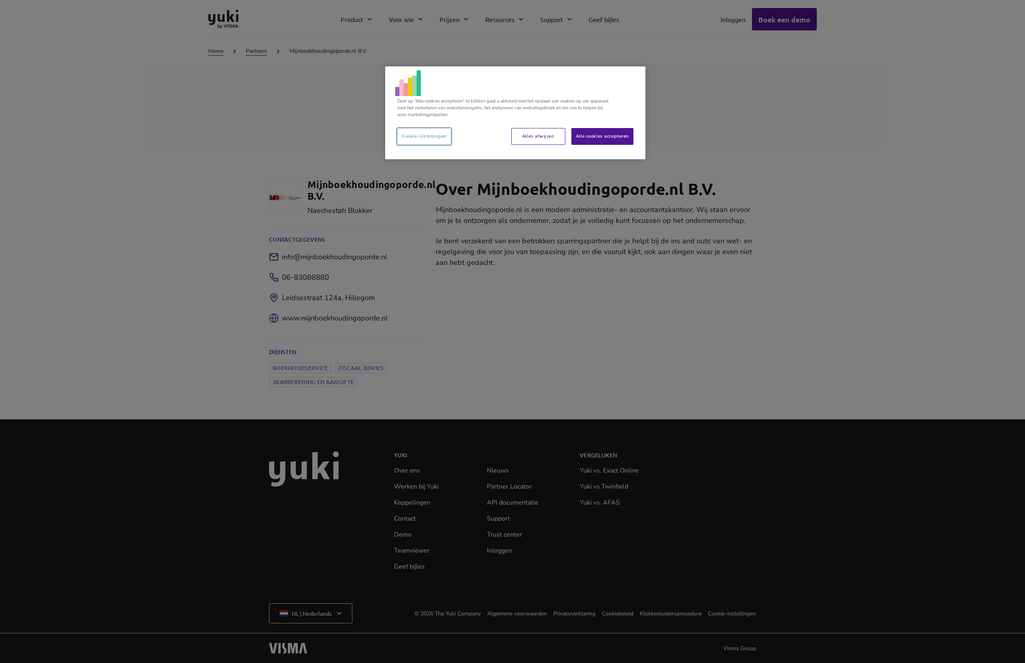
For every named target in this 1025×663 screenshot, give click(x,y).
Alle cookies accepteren (602, 136)
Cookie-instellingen (424, 136)
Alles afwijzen (538, 136)
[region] (515, 112)
